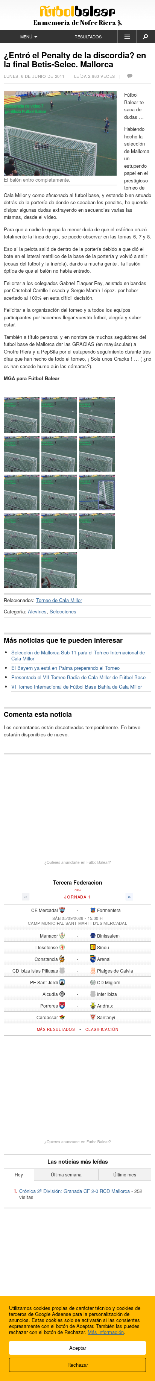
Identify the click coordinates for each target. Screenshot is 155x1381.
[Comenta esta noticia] (129, 76)
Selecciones (63, 611)
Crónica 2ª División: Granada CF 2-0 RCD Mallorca (74, 1190)
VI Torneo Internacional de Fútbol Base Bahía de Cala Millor (76, 686)
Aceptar (77, 1347)
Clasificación (101, 1029)
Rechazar (77, 1364)
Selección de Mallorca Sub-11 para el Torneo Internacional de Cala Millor (78, 655)
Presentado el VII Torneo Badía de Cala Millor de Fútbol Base (78, 677)
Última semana (66, 1174)
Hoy (19, 1174)
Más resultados (56, 1029)
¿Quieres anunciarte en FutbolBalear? (77, 862)
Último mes (124, 1174)
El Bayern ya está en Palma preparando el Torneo (65, 667)
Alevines (37, 611)
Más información (106, 1331)
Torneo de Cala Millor (59, 600)
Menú (26, 36)
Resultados (88, 36)
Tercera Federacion (77, 882)
